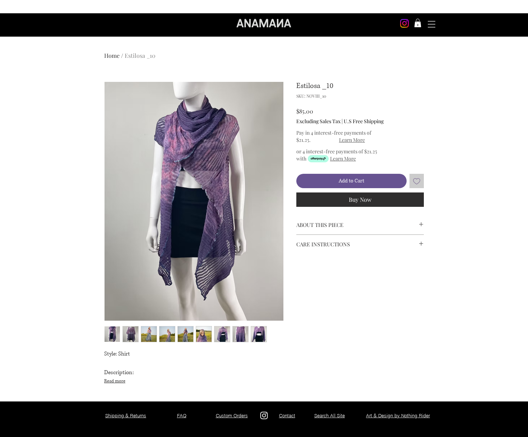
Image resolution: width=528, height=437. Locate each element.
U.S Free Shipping (364, 121)
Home (112, 55)
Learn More (352, 139)
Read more (114, 381)
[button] (417, 23)
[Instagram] (404, 23)
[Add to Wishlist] (416, 181)
